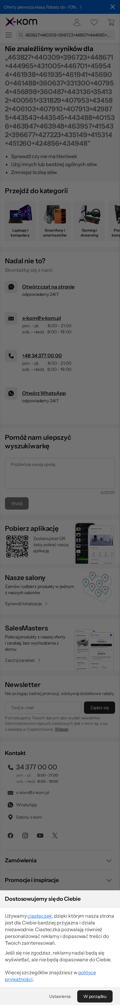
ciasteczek (39, 916)
